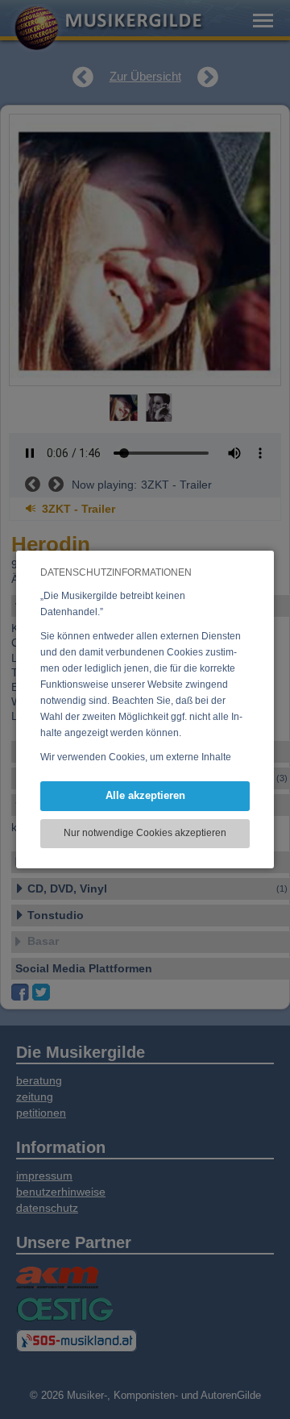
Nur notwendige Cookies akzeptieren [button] (145, 832)
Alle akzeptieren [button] (145, 795)
